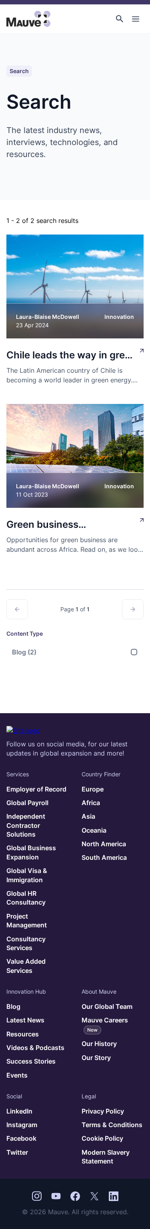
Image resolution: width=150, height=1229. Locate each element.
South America (104, 857)
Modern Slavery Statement (106, 1156)
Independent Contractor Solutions (25, 825)
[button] (120, 19)
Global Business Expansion (31, 852)
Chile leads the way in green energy (71, 355)
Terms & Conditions (112, 1125)
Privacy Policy (103, 1111)
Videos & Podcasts (35, 1048)
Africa (91, 803)
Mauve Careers (105, 1024)
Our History (99, 1044)
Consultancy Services (26, 943)
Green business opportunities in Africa (58, 525)
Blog (24, 652)
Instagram (21, 1125)
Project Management (26, 920)
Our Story (96, 1058)
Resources (22, 1034)
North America (104, 844)
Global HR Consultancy (26, 897)
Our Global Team (107, 1006)
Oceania (94, 830)
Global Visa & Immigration (26, 875)
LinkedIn (19, 1111)
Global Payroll (27, 803)
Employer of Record (36, 789)
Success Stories (31, 1061)
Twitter (17, 1152)
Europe (93, 789)
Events (17, 1075)
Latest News (25, 1020)
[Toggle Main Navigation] (136, 19)
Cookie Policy (102, 1138)
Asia (88, 816)
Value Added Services (26, 965)
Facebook (21, 1138)
